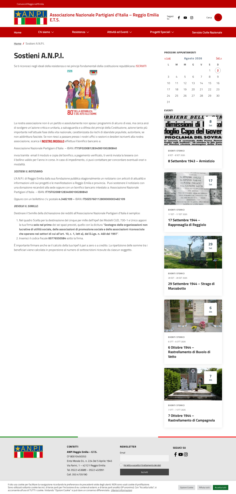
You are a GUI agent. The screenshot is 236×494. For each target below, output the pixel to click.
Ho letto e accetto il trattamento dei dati (142, 465)
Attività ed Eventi (117, 32)
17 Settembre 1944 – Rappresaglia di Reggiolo (187, 222)
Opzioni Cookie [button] (186, 487)
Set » (219, 58)
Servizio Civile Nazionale (207, 32)
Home (17, 32)
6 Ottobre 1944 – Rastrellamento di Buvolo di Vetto (189, 352)
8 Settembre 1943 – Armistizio (191, 161)
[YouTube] (184, 17)
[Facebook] (177, 17)
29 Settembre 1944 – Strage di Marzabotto (191, 286)
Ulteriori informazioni (121, 490)
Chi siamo (44, 32)
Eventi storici (176, 150)
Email (122, 452)
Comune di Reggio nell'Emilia (30, 4)
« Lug (167, 58)
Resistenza (78, 32)
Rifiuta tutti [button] (204, 487)
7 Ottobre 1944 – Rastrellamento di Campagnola (191, 418)
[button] (218, 17)
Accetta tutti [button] (220, 487)
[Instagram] (190, 17)
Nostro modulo (53, 141)
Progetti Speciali (160, 32)
